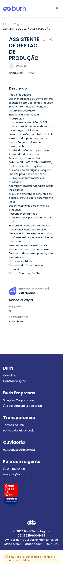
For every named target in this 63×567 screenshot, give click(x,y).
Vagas (18, 24)
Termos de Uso (13, 425)
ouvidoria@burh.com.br (19, 450)
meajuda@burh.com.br (19, 474)
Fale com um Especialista (24, 406)
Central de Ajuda (14, 381)
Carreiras (9, 375)
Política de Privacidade (18, 431)
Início (6, 24)
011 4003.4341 (16, 469)
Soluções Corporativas (18, 400)
